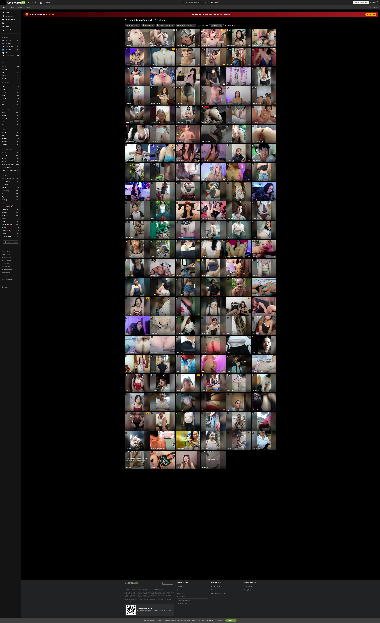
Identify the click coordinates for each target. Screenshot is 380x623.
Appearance (133, 25)
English (166, 583)
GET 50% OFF (371, 14)
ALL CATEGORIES (12, 242)
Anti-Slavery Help (182, 603)
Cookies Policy (181, 597)
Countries (148, 25)
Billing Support (6, 254)
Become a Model (7, 269)
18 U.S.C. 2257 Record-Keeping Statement (8, 278)
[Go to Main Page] (16, 2)
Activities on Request (186, 25)
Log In (374, 2)
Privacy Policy (6, 263)
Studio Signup (6, 272)
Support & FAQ (6, 251)
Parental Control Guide (183, 600)
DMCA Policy (180, 593)
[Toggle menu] (3, 2)
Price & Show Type (165, 25)
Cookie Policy (209, 620)
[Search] (206, 2)
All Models (5, 275)
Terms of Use (6, 266)
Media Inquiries (6, 260)
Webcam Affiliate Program (218, 593)
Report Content (6, 257)
